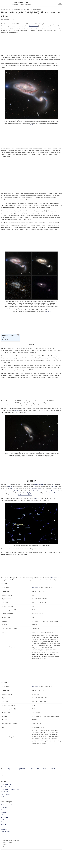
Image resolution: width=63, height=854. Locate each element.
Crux (2, 814)
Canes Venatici (9, 9)
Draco (3, 822)
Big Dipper (14, 488)
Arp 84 (7, 768)
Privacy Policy (7, 842)
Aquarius (3, 824)
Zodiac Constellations (7, 805)
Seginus (47, 491)
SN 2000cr (45, 768)
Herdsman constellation (25, 495)
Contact (5, 846)
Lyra (2, 819)
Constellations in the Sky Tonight (10, 789)
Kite (55, 493)
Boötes (10, 486)
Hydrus (16, 410)
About (4, 844)
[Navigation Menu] (60, 3)
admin (4, 19)
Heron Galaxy (14, 768)
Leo (2, 827)
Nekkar (37, 498)
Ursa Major (4, 807)
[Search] (60, 776)
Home (2, 9)
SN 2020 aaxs (54, 768)
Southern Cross (5, 831)
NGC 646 (38, 768)
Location (5, 339)
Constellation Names (7, 787)
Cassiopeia (4, 829)
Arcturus (33, 488)
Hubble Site (4, 791)
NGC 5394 (23, 768)
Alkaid (54, 486)
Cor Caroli (17, 491)
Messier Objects (5, 794)
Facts (4, 337)
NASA (3, 796)
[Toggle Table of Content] (17, 335)
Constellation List (6, 784)
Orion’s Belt (4, 817)
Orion (2, 810)
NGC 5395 (30, 768)
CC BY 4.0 (48, 311)
